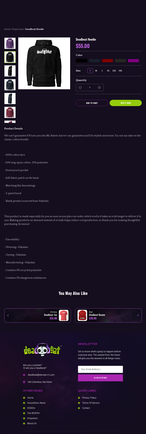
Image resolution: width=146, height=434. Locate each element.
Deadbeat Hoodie (34, 29)
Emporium (18, 29)
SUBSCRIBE (100, 377)
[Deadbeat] (42, 350)
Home (7, 29)
